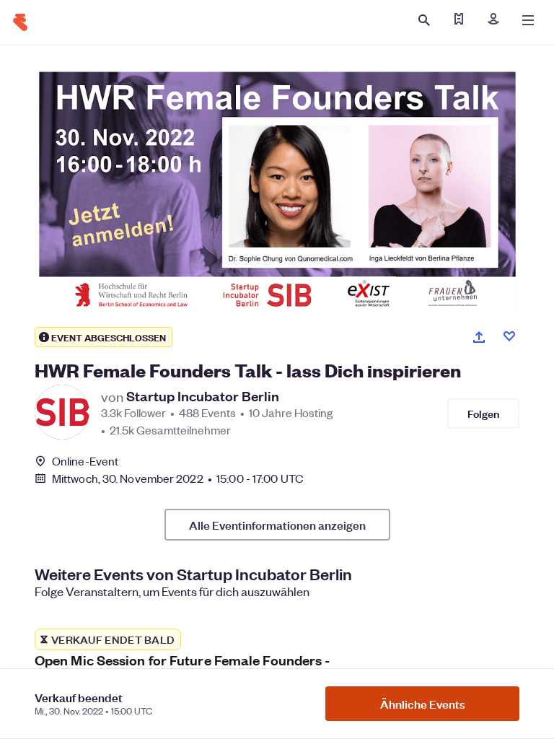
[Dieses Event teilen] (479, 337)
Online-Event (85, 461)
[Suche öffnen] (424, 20)
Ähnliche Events (422, 704)
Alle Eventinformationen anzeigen (277, 525)
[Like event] (509, 336)
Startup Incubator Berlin (202, 396)
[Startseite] (20, 22)
